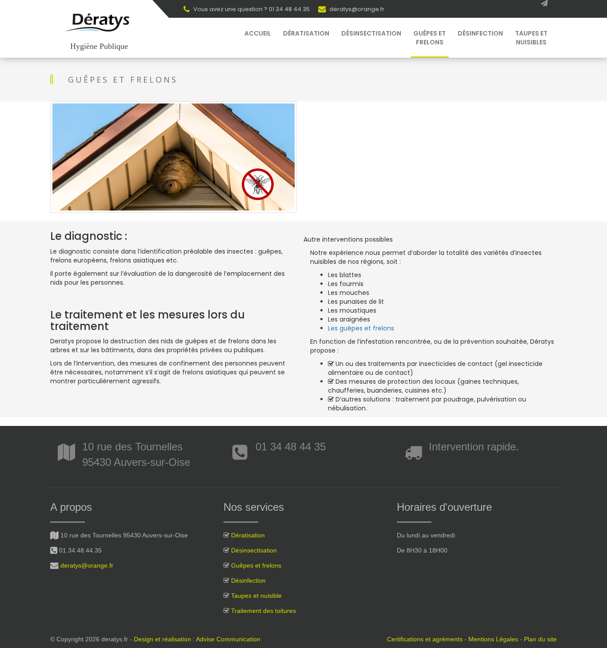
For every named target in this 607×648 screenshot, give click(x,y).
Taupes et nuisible (256, 595)
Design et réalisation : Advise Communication (197, 639)
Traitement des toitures (263, 610)
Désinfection (480, 33)
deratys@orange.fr (356, 9)
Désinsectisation (371, 33)
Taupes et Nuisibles (531, 38)
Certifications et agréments (425, 639)
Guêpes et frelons (429, 38)
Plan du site (540, 639)
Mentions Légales (493, 639)
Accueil (257, 33)
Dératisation (306, 33)
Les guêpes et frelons (361, 328)
